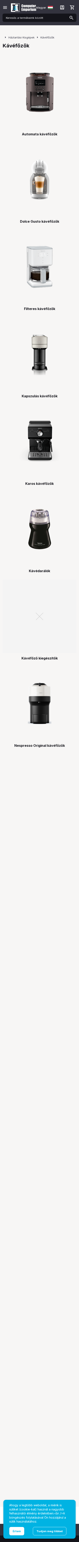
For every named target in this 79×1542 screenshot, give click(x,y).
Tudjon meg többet (49, 1531)
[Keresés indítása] (71, 17)
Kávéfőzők (47, 37)
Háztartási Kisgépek (21, 37)
